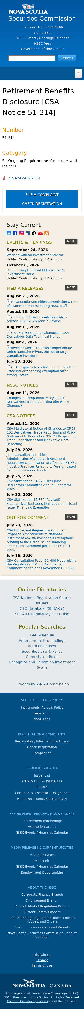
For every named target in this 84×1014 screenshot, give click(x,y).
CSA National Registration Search (42, 598)
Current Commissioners (42, 912)
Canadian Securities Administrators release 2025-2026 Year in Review (37, 319)
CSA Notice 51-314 (23, 178)
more (71, 241)
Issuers (42, 603)
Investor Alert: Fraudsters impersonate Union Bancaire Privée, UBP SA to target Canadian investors (39, 352)
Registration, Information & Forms (42, 741)
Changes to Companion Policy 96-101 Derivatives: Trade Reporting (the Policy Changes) (38, 402)
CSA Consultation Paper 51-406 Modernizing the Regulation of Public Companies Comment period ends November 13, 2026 (41, 564)
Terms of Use (42, 965)
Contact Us (42, 33)
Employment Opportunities (42, 872)
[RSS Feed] (46, 234)
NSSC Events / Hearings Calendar (42, 38)
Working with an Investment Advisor (35, 255)
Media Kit (42, 861)
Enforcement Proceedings (42, 641)
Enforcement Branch (42, 900)
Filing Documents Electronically (42, 798)
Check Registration (42, 204)
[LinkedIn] (28, 234)
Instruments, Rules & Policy (42, 707)
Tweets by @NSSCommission (43, 684)
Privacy (42, 960)
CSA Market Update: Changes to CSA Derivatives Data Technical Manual (38, 334)
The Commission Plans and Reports (42, 927)
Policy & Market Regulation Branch (42, 906)
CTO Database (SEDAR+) (42, 608)
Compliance (42, 753)
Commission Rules (42, 657)
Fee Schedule (42, 635)
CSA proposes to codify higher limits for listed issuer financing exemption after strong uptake (40, 371)
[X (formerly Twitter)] (34, 234)
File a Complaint (42, 195)
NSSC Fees (42, 43)
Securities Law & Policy (42, 651)
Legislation (42, 713)
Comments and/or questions (27, 1001)
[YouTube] (40, 234)
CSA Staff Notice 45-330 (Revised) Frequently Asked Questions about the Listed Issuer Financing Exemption (42, 503)
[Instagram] (21, 234)
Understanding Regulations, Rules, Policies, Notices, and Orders (42, 919)
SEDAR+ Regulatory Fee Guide (42, 614)
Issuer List (42, 775)
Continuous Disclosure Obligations (42, 793)
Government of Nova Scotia (43, 49)
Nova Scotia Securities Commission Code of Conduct (42, 934)
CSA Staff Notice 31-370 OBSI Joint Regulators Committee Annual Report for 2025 (39, 485)
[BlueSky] (9, 234)
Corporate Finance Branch (42, 894)
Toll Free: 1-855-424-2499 (42, 27)
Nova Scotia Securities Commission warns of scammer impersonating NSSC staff (42, 303)
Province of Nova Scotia (30, 997)
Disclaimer (42, 954)
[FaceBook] (15, 234)
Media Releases (42, 646)
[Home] (42, 18)
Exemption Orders (42, 826)
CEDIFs (42, 787)
